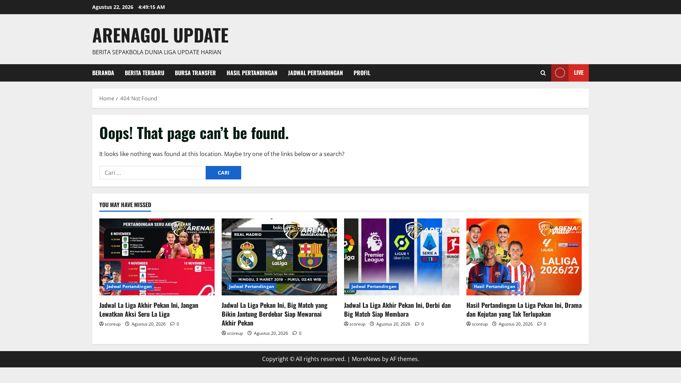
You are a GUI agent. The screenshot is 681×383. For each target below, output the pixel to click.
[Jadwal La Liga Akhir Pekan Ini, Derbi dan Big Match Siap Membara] (401, 256)
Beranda (103, 72)
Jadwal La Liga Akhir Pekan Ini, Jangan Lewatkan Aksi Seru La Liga (148, 309)
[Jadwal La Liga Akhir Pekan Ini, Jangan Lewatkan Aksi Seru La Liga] (157, 256)
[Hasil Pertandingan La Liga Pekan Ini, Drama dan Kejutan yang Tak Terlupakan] (524, 256)
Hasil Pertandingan (252, 72)
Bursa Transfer (195, 72)
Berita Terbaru (144, 72)
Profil (362, 72)
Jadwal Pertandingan (315, 72)
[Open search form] (543, 73)
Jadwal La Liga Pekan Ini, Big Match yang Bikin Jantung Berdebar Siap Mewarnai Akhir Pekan (274, 313)
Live (578, 72)
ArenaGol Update (160, 34)
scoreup (113, 324)
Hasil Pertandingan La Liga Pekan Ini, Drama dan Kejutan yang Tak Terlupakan (524, 309)
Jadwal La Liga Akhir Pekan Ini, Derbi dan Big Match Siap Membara (397, 309)
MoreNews (366, 359)
